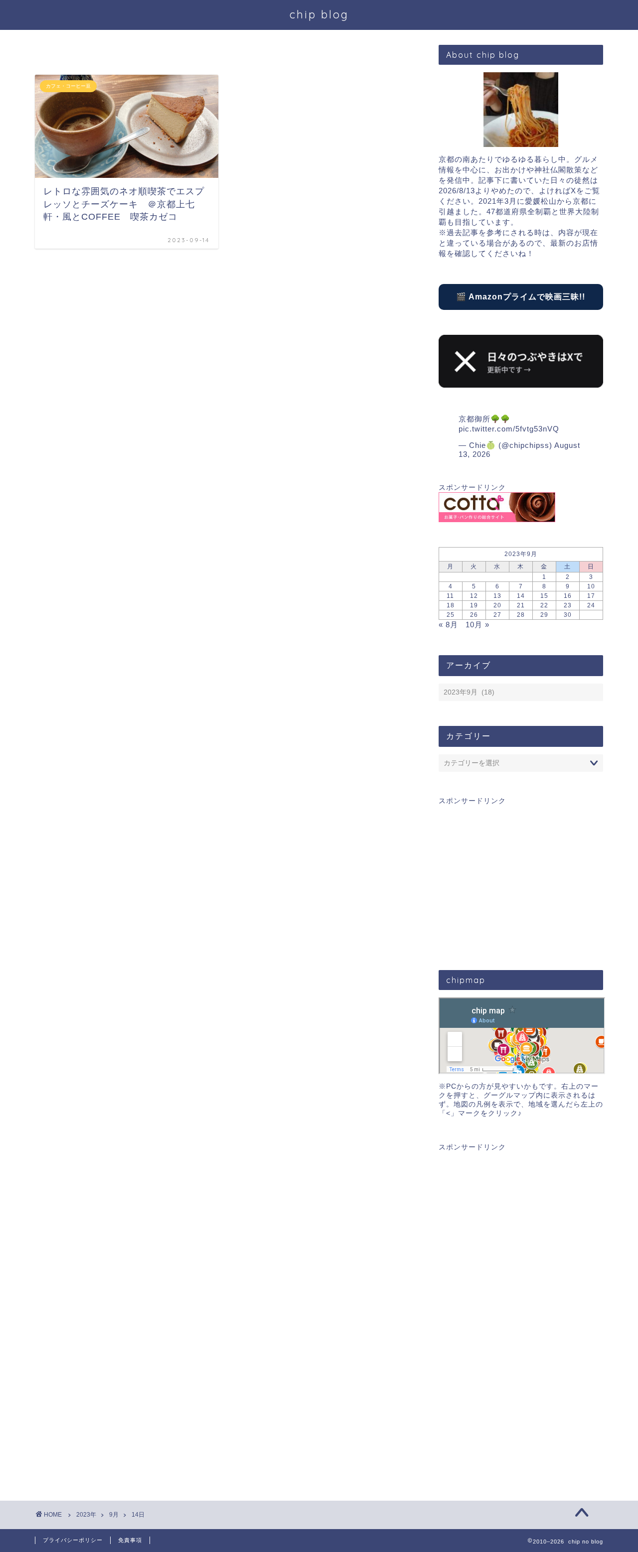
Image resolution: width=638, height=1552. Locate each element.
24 (591, 605)
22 (544, 605)
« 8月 (448, 624)
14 (521, 595)
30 (568, 614)
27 (497, 614)
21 (521, 605)
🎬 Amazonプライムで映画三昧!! (520, 296)
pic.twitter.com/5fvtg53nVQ (509, 428)
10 (591, 586)
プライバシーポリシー (73, 1540)
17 (591, 595)
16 (568, 595)
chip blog (319, 14)
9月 (114, 1514)
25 (451, 614)
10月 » (477, 624)
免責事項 (130, 1540)
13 (497, 595)
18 (451, 605)
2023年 (86, 1514)
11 (450, 595)
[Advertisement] (521, 875)
